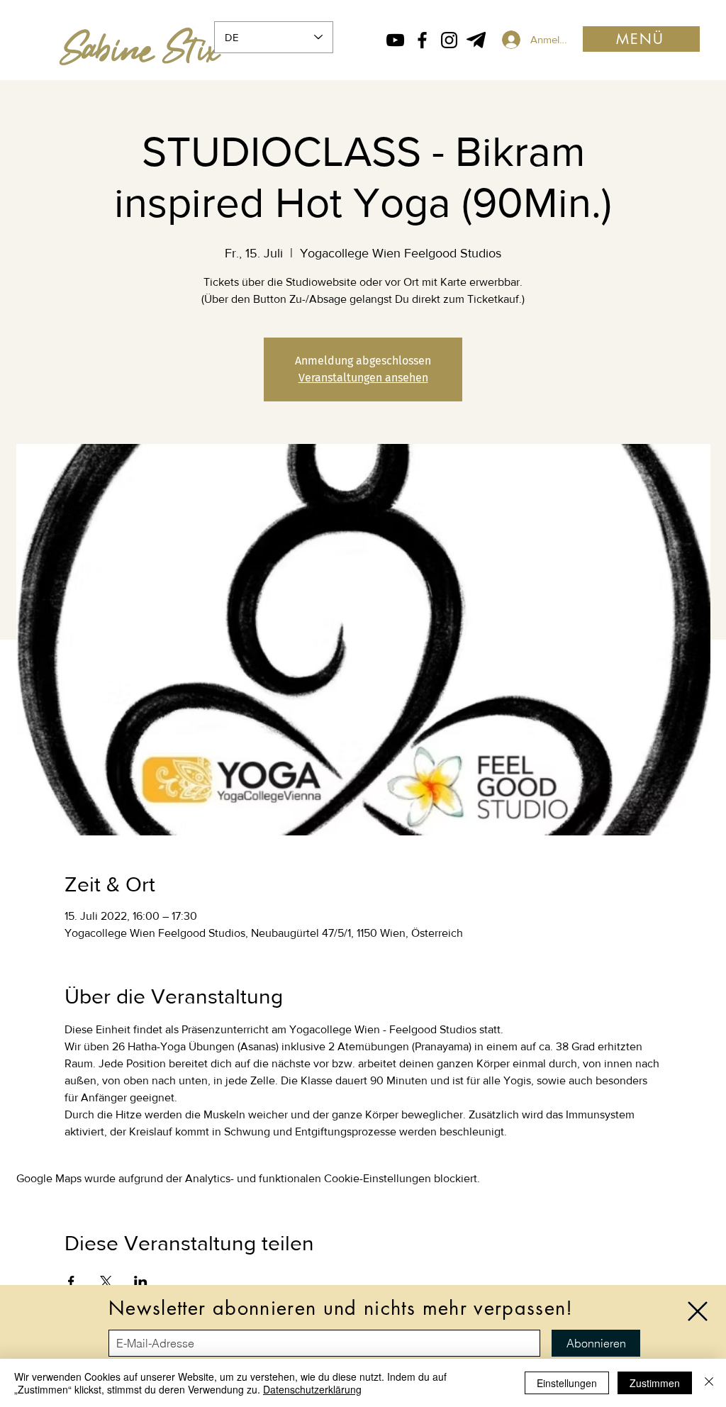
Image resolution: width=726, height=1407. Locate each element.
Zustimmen (655, 1383)
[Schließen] (708, 1383)
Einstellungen (567, 1383)
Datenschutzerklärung (312, 1389)
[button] (698, 1311)
